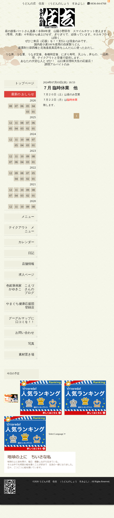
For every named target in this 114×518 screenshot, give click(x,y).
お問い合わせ (24, 332)
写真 (31, 343)
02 (27, 128)
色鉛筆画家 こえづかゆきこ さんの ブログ (20, 289)
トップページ (24, 83)
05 (27, 106)
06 (22, 106)
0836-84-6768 (98, 3)
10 (22, 139)
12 (10, 122)
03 (27, 111)
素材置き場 (26, 354)
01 (33, 111)
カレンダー (26, 242)
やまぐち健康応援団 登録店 (21, 305)
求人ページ (26, 274)
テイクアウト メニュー (21, 229)
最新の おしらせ (22, 94)
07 (16, 106)
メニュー (28, 216)
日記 (31, 253)
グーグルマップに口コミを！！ (21, 320)
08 (10, 106)
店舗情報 (28, 264)
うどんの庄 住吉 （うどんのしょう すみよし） (64, 481)
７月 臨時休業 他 (60, 88)
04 (33, 106)
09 (27, 156)
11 (16, 122)
